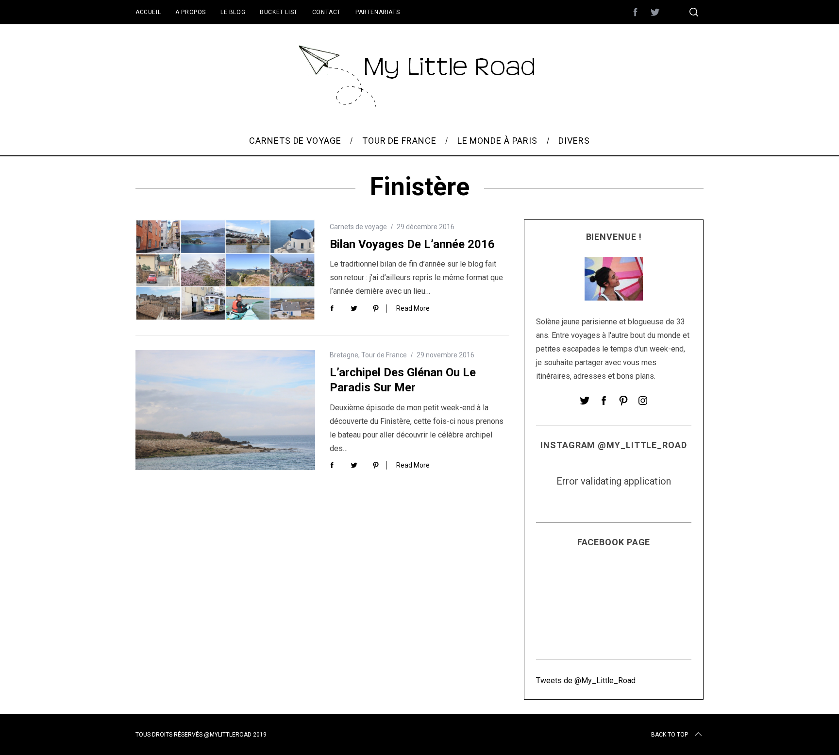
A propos (190, 12)
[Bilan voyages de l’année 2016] (225, 269)
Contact (326, 12)
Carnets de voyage (358, 227)
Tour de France (384, 355)
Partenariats (377, 12)
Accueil (148, 12)
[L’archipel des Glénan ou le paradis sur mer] (225, 410)
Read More (413, 308)
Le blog (232, 12)
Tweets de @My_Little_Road (586, 680)
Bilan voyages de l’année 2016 (412, 244)
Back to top (669, 734)
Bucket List (279, 12)
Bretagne (344, 355)
